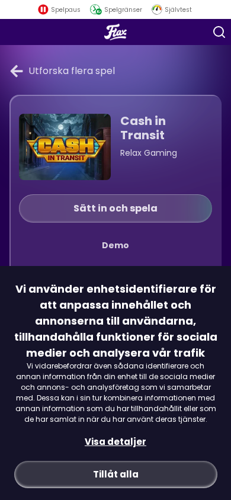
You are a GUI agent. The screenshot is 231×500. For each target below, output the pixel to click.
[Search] (219, 32)
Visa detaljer (115, 441)
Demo (115, 245)
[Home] (115, 32)
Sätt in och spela (115, 208)
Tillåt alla (116, 474)
